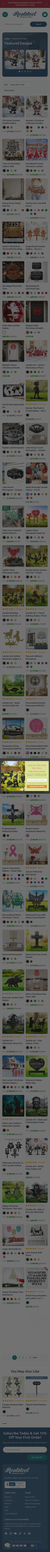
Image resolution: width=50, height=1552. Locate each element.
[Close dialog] (47, 762)
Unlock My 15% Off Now (37, 786)
